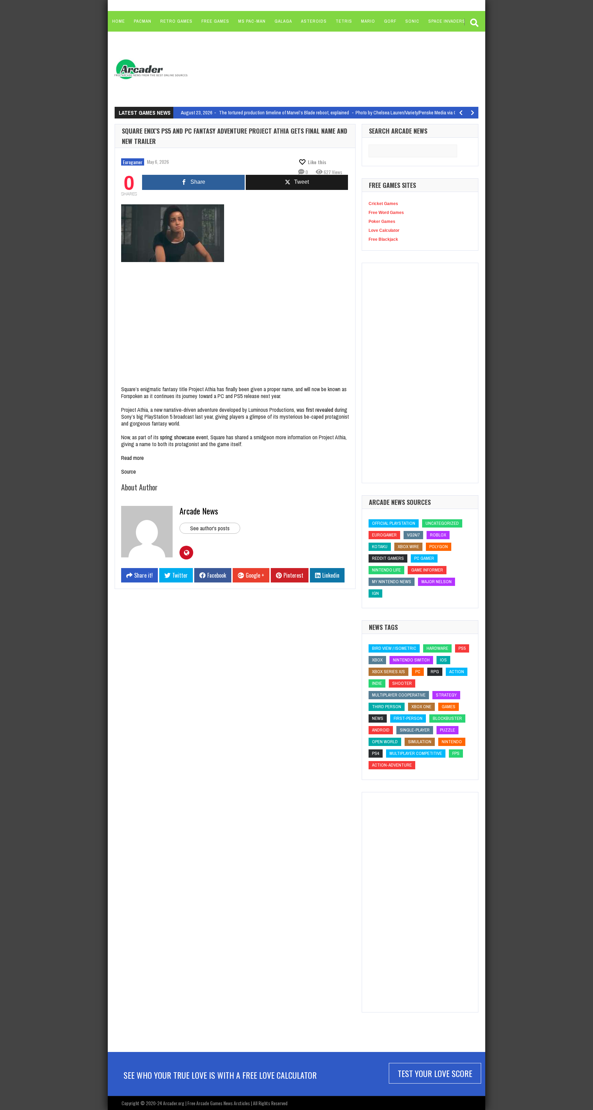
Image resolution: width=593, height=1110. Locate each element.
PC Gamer (424, 558)
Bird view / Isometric (394, 648)
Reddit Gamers (388, 558)
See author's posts (210, 528)
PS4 (375, 753)
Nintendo (452, 742)
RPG (435, 672)
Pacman (142, 21)
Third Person (386, 707)
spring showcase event (184, 437)
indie (377, 683)
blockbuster (447, 718)
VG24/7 (413, 535)
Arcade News (198, 511)
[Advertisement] (324, 68)
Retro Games (176, 21)
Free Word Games (386, 212)
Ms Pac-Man (252, 21)
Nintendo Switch (411, 660)
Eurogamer (132, 162)
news (377, 718)
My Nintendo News (391, 582)
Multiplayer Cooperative (399, 695)
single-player (415, 730)
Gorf (390, 21)
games (448, 707)
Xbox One (421, 707)
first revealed (319, 410)
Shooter (402, 683)
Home (118, 21)
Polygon (438, 547)
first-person (408, 718)
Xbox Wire (408, 547)
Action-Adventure (392, 765)
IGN (375, 593)
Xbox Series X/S (388, 672)
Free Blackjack (383, 239)
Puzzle (447, 730)
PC (417, 672)
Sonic (412, 21)
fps (456, 753)
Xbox (377, 660)
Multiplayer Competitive (415, 753)
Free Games (215, 21)
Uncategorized (442, 523)
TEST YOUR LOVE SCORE (435, 1073)
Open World (385, 742)
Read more (132, 458)
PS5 (462, 648)
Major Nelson (436, 582)
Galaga (283, 21)
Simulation (419, 742)
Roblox (438, 535)
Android (380, 730)
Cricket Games (383, 203)
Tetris (344, 21)
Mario (368, 21)
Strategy (446, 695)
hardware (437, 648)
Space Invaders (446, 21)
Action (456, 672)
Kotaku (379, 547)
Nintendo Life (386, 570)
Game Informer (427, 570)
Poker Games (382, 221)
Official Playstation (393, 523)
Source (128, 471)
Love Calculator (384, 230)
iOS (443, 660)
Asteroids (314, 21)
